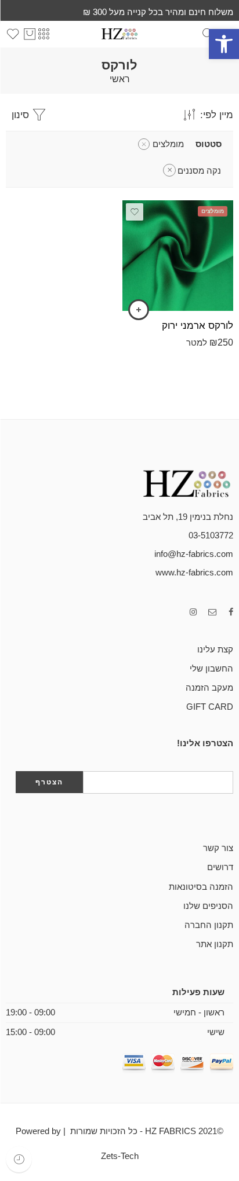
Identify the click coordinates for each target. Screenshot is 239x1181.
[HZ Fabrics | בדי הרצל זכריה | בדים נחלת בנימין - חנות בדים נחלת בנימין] (119, 34)
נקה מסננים (199, 170)
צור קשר (218, 848)
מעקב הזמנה (209, 687)
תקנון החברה (208, 925)
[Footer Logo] (175, 482)
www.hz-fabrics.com (194, 572)
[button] (224, 44)
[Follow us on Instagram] (193, 612)
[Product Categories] (43, 34)
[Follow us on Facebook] (231, 612)
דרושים (220, 867)
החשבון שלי (211, 668)
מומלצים (168, 144)
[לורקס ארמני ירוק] (177, 255)
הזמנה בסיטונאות (201, 887)
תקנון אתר (214, 944)
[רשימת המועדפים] (134, 212)
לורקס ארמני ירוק (197, 325)
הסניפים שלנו (208, 906)
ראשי (120, 79)
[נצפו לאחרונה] (19, 1159)
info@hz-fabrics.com (193, 554)
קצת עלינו (215, 649)
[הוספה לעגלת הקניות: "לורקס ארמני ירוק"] (138, 309)
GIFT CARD (209, 706)
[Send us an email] (212, 612)
